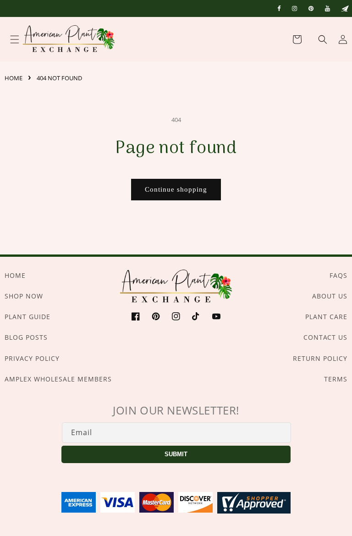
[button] (317, 39)
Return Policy (320, 358)
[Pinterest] (311, 8)
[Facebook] (278, 8)
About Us (329, 296)
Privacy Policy (32, 358)
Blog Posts (26, 337)
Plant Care (326, 316)
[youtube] (327, 8)
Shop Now (24, 296)
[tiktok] (344, 8)
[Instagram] (294, 8)
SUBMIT (176, 454)
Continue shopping (176, 189)
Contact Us (325, 337)
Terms (335, 379)
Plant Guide (27, 316)
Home (13, 78)
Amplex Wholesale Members (58, 379)
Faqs (338, 275)
